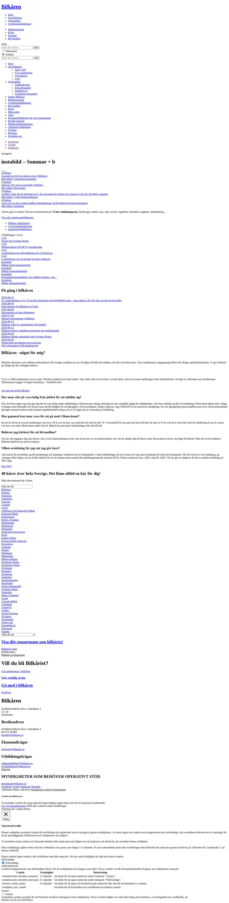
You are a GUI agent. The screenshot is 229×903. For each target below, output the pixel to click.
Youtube (36, 786)
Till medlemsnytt (29, 345)
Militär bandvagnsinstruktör (16, 264)
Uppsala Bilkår (9, 601)
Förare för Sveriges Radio (15, 239)
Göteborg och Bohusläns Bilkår (18, 510)
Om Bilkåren (15, 17)
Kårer (11, 32)
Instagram (13, 147)
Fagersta (5, 501)
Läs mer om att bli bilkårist (15, 390)
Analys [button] (5, 890)
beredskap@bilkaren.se (13, 783)
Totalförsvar (21, 90)
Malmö (5, 550)
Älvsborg (6, 616)
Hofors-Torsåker (10, 520)
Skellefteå (6, 577)
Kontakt (12, 35)
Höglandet (6, 529)
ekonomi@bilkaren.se (12, 749)
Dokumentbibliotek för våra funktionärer (29, 118)
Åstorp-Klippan (9, 613)
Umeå (4, 598)
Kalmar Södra (8, 538)
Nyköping (6, 568)
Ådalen (5, 610)
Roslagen (6, 571)
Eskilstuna (6, 498)
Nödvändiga (11, 862)
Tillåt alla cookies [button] (36, 805)
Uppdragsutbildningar (19, 23)
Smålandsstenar (9, 580)
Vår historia (21, 75)
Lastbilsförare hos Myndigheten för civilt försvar (26, 251)
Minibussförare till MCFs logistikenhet (21, 245)
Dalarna (5, 492)
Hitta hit (5, 769)
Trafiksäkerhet (22, 84)
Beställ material (16, 121)
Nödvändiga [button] (7, 859)
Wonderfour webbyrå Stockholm (48, 789)
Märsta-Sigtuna (9, 559)
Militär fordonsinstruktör (14, 270)
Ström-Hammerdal (11, 586)
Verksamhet (14, 20)
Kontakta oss (15, 136)
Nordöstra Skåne (10, 562)
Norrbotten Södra (10, 565)
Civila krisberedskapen (20, 226)
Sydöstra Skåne (9, 589)
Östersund (6, 628)
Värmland (6, 604)
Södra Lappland (9, 595)
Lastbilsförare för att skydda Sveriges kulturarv (26, 258)
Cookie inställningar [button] (55, 805)
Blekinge (6, 489)
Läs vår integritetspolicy (14, 805)
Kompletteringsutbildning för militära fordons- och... (29, 276)
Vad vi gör (20, 69)
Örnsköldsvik (8, 625)
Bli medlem (14, 38)
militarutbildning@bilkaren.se (17, 763)
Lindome (6, 547)
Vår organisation (23, 72)
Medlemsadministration (20, 124)
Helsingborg (7, 516)
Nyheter (12, 130)
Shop (11, 115)
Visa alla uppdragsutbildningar (17, 217)
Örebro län (7, 622)
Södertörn (6, 592)
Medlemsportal (16, 29)
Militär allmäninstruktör (13, 282)
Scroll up (6, 692)
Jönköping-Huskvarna (13, 532)
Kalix (4, 535)
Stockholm (7, 583)
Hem (10, 14)
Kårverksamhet (23, 87)
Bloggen (12, 133)
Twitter (12, 144)
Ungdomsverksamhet (26, 93)
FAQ (17, 78)
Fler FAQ (6, 466)
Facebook (13, 141)
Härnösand (7, 526)
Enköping (6, 495)
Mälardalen (7, 556)
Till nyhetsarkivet (10, 345)
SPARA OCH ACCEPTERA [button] (17, 900)
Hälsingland (7, 523)
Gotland (5, 504)
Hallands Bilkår (9, 513)
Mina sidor (13, 112)
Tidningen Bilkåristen (19, 127)
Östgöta (5, 631)
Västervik (6, 607)
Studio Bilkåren (16, 96)
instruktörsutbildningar (20, 229)
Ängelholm (7, 619)
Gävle (4, 507)
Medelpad (6, 553)
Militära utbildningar (19, 223)
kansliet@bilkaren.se (12, 735)
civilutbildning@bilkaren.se (16, 766)
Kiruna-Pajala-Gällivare (13, 541)
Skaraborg (6, 574)
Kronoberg (7, 544)
